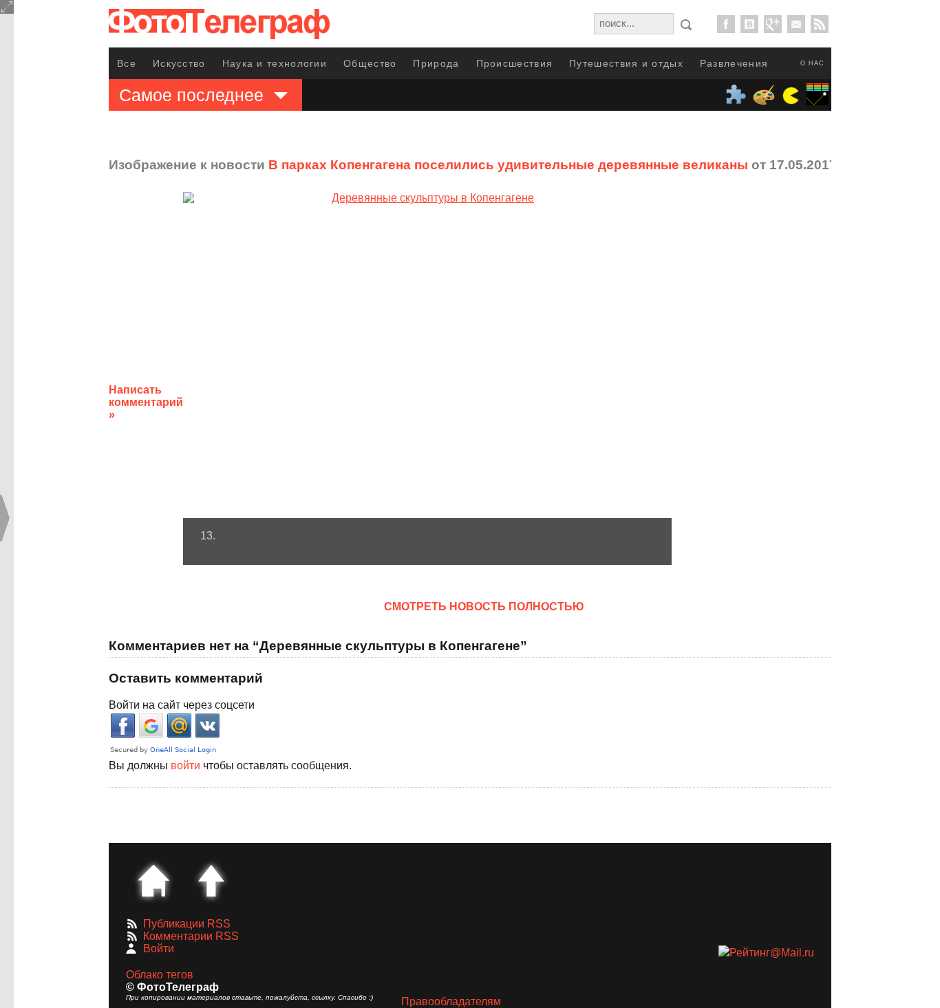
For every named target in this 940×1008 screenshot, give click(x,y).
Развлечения (734, 63)
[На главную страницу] (153, 880)
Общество (369, 63)
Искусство (179, 63)
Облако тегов (159, 974)
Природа (436, 63)
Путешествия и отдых (626, 63)
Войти (158, 948)
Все (126, 63)
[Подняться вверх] (211, 880)
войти (185, 765)
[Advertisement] (782, 391)
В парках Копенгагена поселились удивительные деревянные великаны (508, 165)
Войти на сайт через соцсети (182, 705)
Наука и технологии (274, 63)
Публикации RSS (187, 924)
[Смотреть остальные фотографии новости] (427, 355)
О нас (812, 63)
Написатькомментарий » (146, 402)
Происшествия (514, 63)
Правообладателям (451, 1001)
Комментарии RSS (191, 936)
